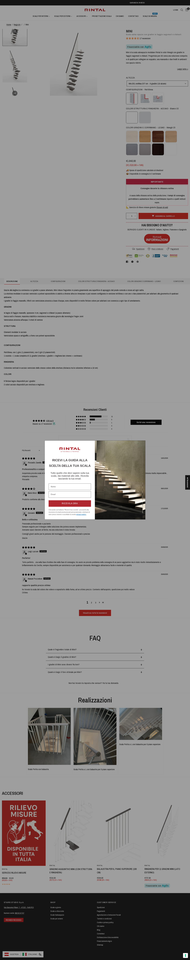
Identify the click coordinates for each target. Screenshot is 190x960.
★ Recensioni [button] (187, 482)
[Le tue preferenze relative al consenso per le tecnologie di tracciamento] (185, 955)
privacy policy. (81, 514)
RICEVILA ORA (70, 503)
